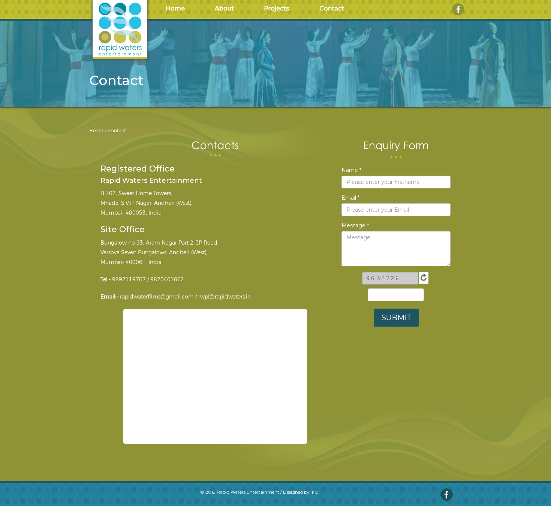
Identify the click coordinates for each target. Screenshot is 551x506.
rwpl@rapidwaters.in (224, 296)
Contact (331, 8)
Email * (350, 197)
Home (175, 8)
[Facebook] (458, 9)
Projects (276, 8)
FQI (316, 492)
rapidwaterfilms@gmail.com (157, 296)
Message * (355, 225)
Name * (351, 170)
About (224, 8)
